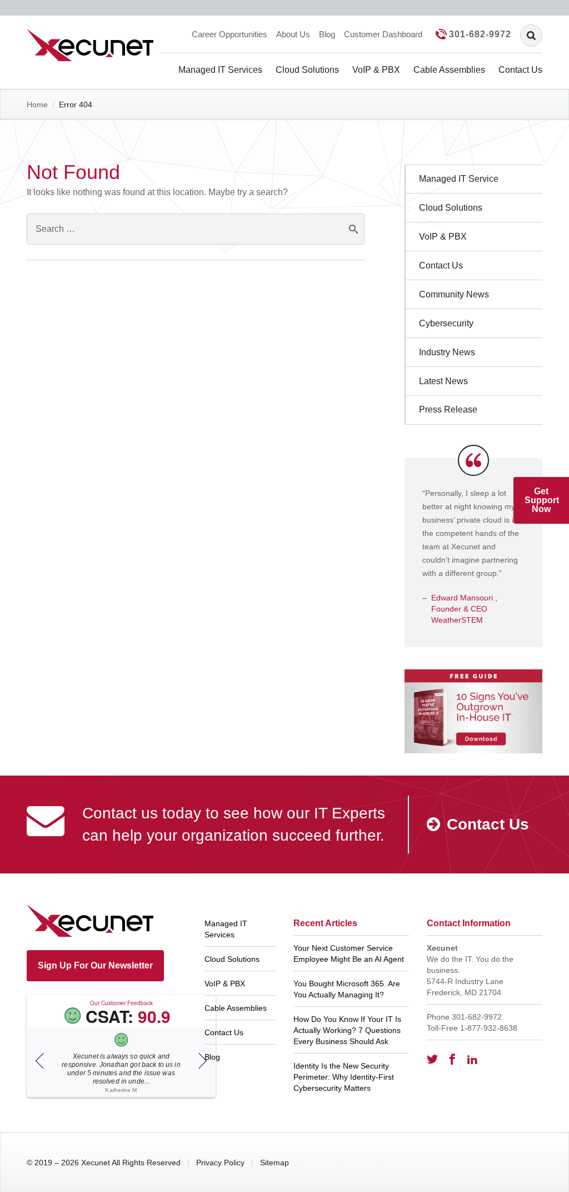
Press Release (448, 409)
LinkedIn (472, 1059)
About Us (293, 34)
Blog (327, 34)
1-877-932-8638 (488, 1028)
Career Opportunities (229, 34)
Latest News (443, 381)
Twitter (432, 1059)
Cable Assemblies (449, 69)
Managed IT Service (458, 178)
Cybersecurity (446, 323)
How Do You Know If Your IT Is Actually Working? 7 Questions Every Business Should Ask (347, 1030)
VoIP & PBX (376, 69)
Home (37, 104)
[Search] (531, 35)
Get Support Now (542, 500)
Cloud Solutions (307, 69)
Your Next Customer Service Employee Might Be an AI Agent (348, 953)
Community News (454, 294)
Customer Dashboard (383, 34)
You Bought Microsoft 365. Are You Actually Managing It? (346, 989)
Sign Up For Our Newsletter (95, 965)
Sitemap (274, 1162)
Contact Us (520, 69)
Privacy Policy (220, 1162)
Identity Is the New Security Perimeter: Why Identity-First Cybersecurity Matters (343, 1076)
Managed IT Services (220, 69)
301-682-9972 (480, 34)
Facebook (452, 1059)
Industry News (447, 352)
